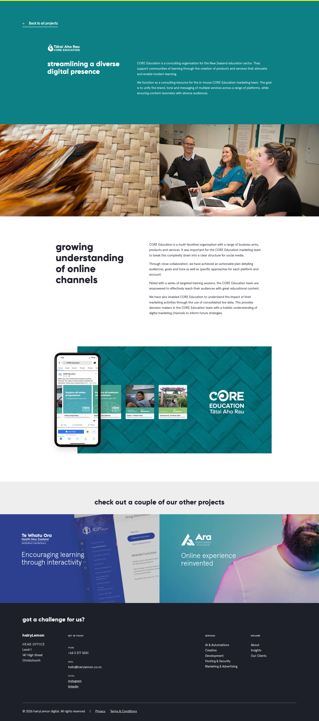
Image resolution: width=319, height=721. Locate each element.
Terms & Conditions (123, 711)
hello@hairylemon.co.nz (85, 667)
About (255, 645)
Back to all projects (43, 23)
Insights (256, 650)
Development (214, 656)
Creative (211, 650)
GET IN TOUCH (75, 636)
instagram (75, 681)
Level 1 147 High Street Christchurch (32, 655)
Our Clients (258, 656)
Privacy (100, 711)
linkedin (73, 686)
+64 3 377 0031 (78, 653)
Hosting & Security (217, 661)
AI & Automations (217, 645)
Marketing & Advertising (221, 666)
